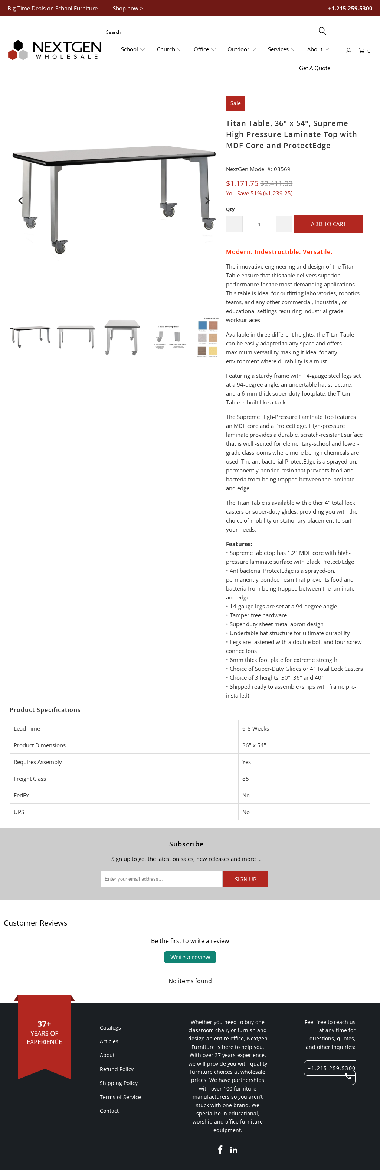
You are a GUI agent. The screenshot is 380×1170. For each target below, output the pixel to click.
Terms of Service (120, 1097)
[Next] (207, 200)
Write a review (190, 957)
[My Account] (348, 50)
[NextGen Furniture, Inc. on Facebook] (220, 1149)
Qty (230, 209)
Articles (109, 1041)
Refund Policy (117, 1069)
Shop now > (128, 8)
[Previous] (21, 200)
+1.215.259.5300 (350, 8)
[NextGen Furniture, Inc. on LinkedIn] (234, 1149)
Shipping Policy (119, 1082)
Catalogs (110, 1027)
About (107, 1055)
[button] (133, 49)
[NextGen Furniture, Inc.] (54, 50)
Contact (109, 1110)
